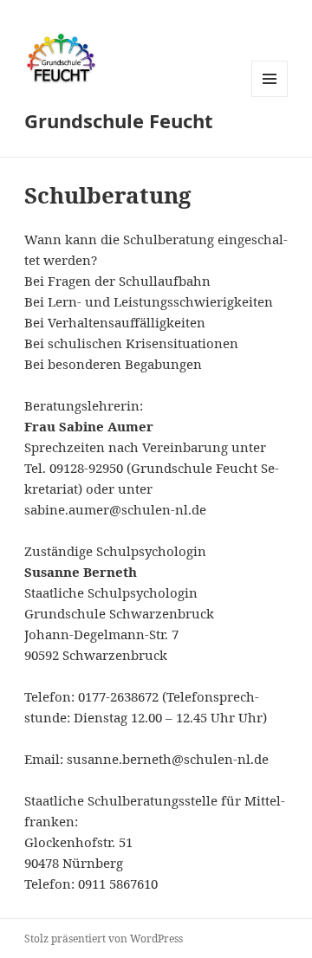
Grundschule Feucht (118, 120)
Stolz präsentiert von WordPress (103, 938)
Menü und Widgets (270, 96)
